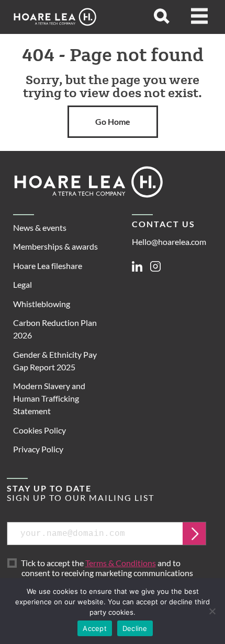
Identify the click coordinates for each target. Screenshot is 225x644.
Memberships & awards (55, 246)
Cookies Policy (39, 430)
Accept (95, 628)
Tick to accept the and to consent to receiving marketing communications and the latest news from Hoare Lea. (109, 573)
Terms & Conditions (120, 563)
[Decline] (212, 611)
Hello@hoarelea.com (169, 242)
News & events (39, 227)
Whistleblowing (41, 304)
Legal (22, 284)
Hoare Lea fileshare (47, 266)
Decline (135, 628)
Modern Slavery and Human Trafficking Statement (49, 398)
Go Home (112, 121)
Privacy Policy (38, 449)
